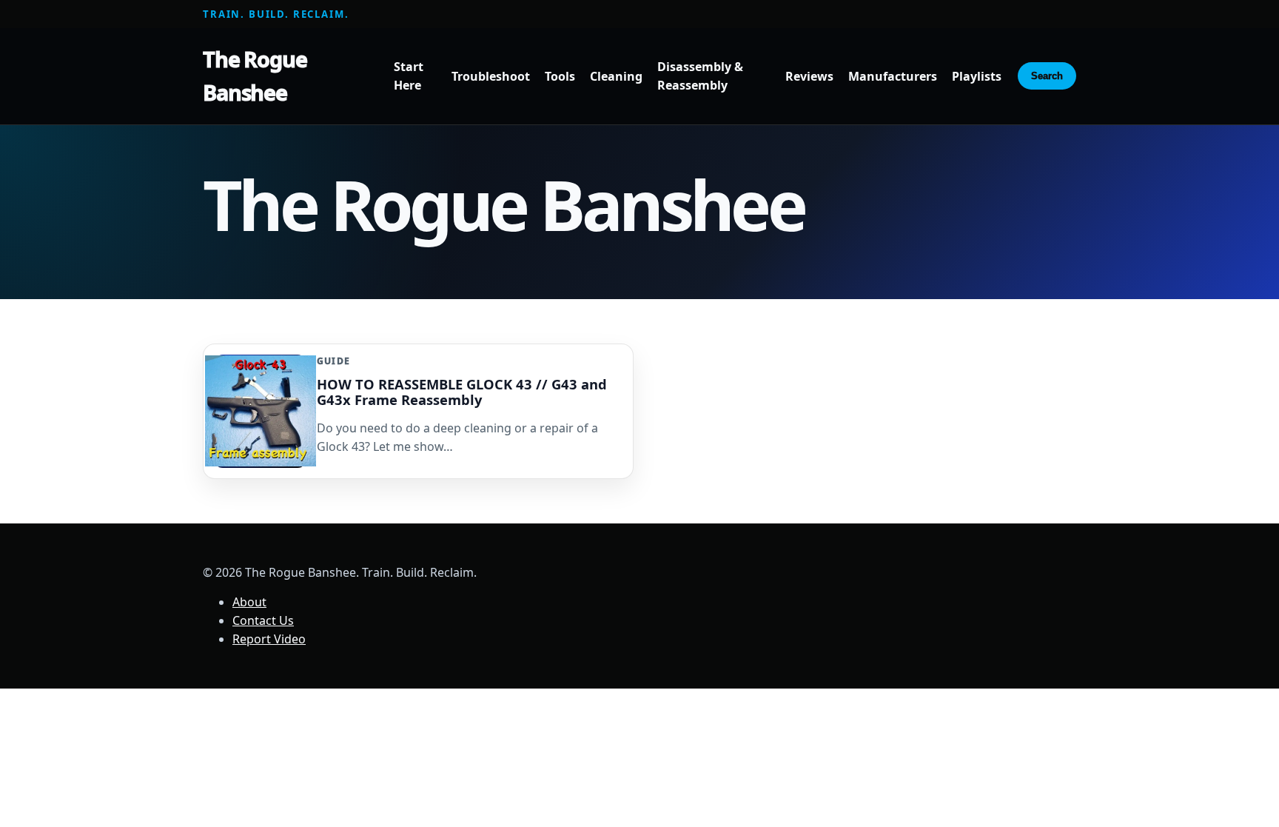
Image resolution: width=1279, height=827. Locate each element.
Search (1047, 75)
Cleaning (616, 76)
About (249, 602)
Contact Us (263, 620)
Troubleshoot (490, 76)
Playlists (976, 76)
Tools (560, 76)
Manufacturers (892, 76)
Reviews (809, 76)
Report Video (269, 639)
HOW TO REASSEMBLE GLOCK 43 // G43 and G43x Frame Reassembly (462, 392)
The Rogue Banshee (255, 75)
